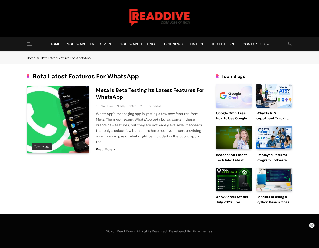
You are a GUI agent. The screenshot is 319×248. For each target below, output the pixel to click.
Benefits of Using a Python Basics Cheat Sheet (273, 202)
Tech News (172, 44)
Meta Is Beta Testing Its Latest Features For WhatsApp (150, 93)
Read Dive (106, 106)
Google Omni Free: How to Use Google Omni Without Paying (233, 118)
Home (55, 44)
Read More (104, 149)
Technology (41, 146)
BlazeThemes (202, 231)
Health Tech (224, 44)
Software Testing (137, 44)
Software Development (90, 44)
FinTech (197, 44)
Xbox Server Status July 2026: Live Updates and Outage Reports (233, 204)
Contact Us (254, 44)
